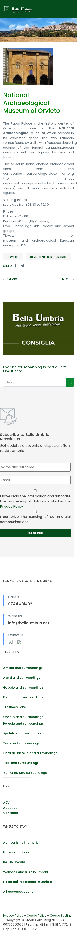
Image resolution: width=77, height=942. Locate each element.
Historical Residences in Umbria (27, 882)
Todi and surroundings (21, 763)
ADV (6, 802)
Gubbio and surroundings (23, 687)
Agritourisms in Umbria (21, 842)
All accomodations (18, 891)
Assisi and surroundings (21, 677)
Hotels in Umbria (16, 852)
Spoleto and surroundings (23, 733)
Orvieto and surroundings (48, 257)
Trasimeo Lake (14, 707)
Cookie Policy (37, 915)
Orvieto (12, 257)
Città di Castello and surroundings (30, 753)
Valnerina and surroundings (25, 773)
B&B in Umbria (14, 862)
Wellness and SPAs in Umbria (25, 872)
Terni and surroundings (21, 743)
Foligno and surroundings (23, 697)
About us (10, 808)
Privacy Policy (11, 506)
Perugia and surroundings (23, 723)
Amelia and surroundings (23, 668)
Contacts (10, 813)
